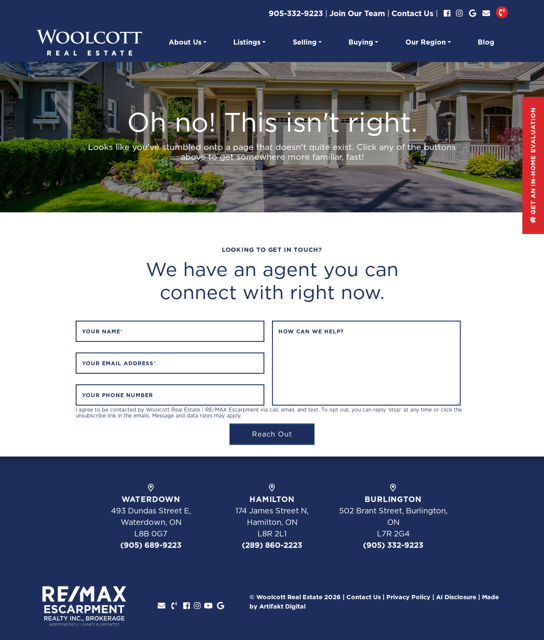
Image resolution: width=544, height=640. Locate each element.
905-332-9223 (296, 13)
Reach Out (272, 434)
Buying (360, 42)
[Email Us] (486, 13)
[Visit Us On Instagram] (459, 13)
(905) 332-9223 (393, 545)
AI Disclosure (456, 597)
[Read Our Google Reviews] (472, 13)
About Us (185, 42)
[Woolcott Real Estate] (89, 42)
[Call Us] (502, 12)
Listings (247, 42)
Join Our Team (357, 13)
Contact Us (412, 13)
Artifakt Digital (282, 606)
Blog (486, 42)
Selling (305, 42)
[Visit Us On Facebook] (447, 13)
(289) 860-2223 (272, 545)
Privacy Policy (408, 597)
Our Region (425, 42)
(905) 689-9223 (150, 545)
